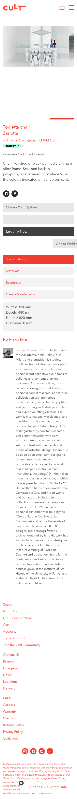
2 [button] (38, 118)
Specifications (16, 259)
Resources (13, 282)
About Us (10, 611)
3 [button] (62, 118)
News (7, 675)
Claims (8, 718)
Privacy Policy (13, 732)
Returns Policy (13, 725)
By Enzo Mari (16, 340)
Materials (12, 271)
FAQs (7, 698)
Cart (6, 625)
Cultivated (10, 738)
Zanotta (10, 133)
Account (9, 631)
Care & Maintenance (20, 294)
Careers (9, 705)
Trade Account (14, 638)
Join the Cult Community (21, 645)
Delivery (9, 688)
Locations (10, 681)
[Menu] (71, 8)
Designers (11, 668)
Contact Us (11, 655)
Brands (8, 661)
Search (8, 604)
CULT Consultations (18, 618)
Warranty (10, 711)
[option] (38, 46)
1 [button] (15, 118)
